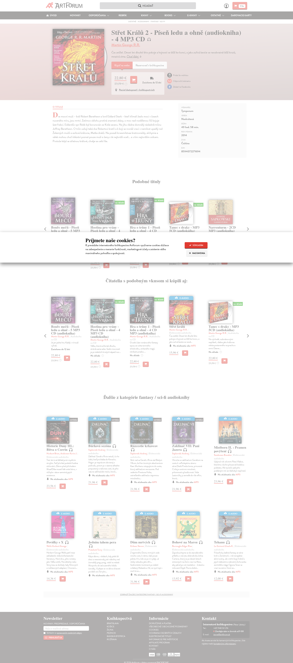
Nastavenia (198, 253)
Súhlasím (197, 245)
